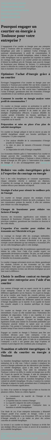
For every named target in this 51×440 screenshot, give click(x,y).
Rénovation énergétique (10, 13)
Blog (3, 20)
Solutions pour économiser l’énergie (15, 10)
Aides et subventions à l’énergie (13, 3)
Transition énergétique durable (13, 6)
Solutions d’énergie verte (10, 17)
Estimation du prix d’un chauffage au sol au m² (19, 438)
